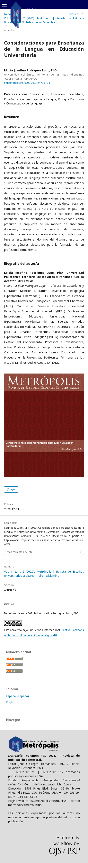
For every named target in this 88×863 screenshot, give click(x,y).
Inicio (7, 14)
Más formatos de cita (20, 552)
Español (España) (17, 696)
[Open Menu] (4, 4)
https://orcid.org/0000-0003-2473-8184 (27, 83)
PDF (12, 489)
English (10, 702)
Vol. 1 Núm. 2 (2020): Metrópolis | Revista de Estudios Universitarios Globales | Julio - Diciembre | (44, 20)
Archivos (74, 14)
